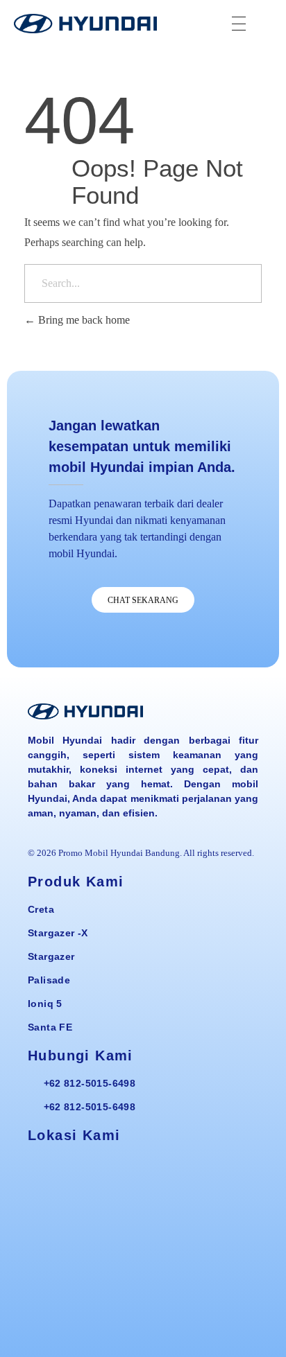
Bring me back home (82, 320)
